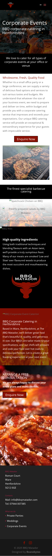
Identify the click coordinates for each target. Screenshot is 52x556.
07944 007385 (18, 503)
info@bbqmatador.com (24, 499)
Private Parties (15, 515)
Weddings (12, 521)
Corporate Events (17, 526)
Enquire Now (26, 139)
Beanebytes (33, 551)
